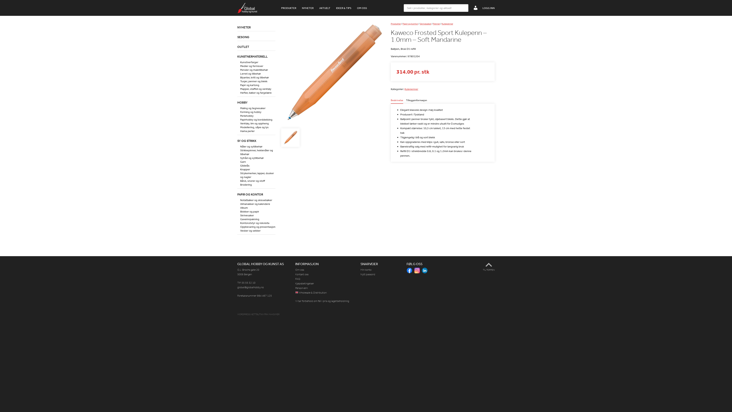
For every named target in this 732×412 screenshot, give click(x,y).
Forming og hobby (250, 112)
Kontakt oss (301, 274)
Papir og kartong (249, 85)
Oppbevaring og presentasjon (257, 227)
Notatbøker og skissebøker (256, 200)
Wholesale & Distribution (312, 292)
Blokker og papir (249, 211)
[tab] (397, 101)
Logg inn (488, 8)
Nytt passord (367, 274)
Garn (243, 161)
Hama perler (247, 131)
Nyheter (308, 8)
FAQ (297, 279)
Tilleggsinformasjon (416, 100)
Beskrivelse (397, 100)
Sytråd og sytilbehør (252, 158)
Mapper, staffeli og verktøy (255, 89)
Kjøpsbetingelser (304, 283)
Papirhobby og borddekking (256, 119)
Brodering (246, 184)
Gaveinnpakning (249, 219)
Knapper (245, 169)
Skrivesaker (425, 23)
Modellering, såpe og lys (254, 127)
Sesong (243, 37)
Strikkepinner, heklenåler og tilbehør (256, 152)
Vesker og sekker (250, 230)
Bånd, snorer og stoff (252, 181)
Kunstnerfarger (249, 62)
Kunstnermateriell (252, 56)
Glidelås (245, 165)
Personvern (301, 288)
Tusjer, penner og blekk (253, 81)
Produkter (288, 8)
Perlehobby (247, 115)
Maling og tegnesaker (253, 108)
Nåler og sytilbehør (251, 146)
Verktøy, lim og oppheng (254, 123)
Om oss (362, 8)
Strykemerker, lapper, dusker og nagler (257, 175)
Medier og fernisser (251, 66)
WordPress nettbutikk (250, 314)
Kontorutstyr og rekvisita (254, 223)
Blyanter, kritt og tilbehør (254, 77)
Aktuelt (324, 8)
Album (244, 207)
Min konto (366, 269)
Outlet (243, 47)
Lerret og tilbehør (250, 73)
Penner (436, 23)
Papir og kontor (410, 23)
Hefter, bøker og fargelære (256, 92)
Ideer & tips (343, 8)
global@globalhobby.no (250, 287)
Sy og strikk (246, 141)
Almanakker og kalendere (255, 204)
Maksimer (274, 314)
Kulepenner (447, 23)
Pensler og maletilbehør (254, 70)
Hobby (242, 102)
